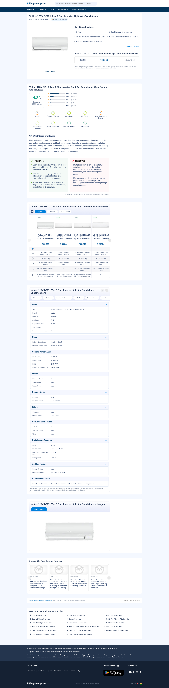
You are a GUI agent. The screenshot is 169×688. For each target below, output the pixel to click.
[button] (57, 4)
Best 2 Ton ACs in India (114, 626)
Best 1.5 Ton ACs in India (41, 619)
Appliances (62, 9)
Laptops (41, 9)
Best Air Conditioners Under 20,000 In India (84, 626)
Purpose (49, 671)
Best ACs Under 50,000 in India (43, 626)
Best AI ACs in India (39, 615)
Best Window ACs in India (78, 623)
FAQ (78, 671)
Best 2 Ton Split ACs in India (42, 623)
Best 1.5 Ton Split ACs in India (80, 630)
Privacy (65, 671)
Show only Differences (101, 206)
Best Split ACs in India (77, 615)
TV (51, 9)
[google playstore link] (114, 675)
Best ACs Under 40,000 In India (117, 630)
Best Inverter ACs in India (115, 623)
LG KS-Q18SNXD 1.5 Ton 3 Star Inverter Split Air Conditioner (101, 237)
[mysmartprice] (36, 4)
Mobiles (30, 9)
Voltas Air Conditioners (45, 600)
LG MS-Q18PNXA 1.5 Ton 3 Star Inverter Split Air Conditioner (82, 237)
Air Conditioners (33, 600)
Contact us (31, 671)
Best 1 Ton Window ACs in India (80, 634)
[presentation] (102, 290)
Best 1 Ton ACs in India (114, 615)
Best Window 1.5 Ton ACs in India (44, 630)
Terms (72, 671)
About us (40, 671)
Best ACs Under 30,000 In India (43, 634)
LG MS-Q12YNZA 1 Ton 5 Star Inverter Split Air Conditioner (64, 237)
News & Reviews (78, 9)
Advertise (57, 671)
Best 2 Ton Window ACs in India (117, 619)
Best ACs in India (75, 619)
